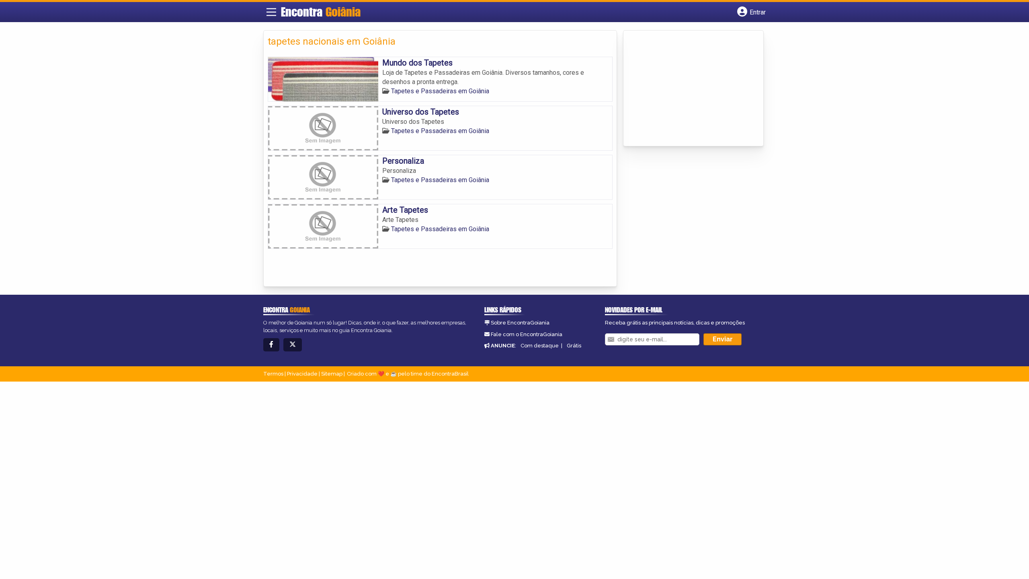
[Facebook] (271, 344)
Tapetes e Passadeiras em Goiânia (440, 91)
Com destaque (540, 346)
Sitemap (331, 374)
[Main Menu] (271, 12)
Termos (273, 374)
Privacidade (302, 374)
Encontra (321, 11)
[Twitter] (292, 344)
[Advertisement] (687, 89)
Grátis (574, 346)
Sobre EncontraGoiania (520, 323)
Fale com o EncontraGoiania (526, 334)
